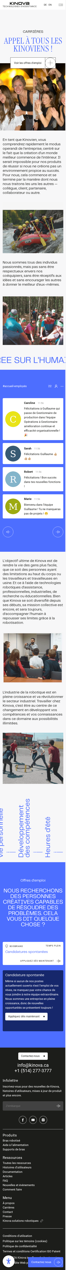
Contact (8, 1212)
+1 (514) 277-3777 (33, 1070)
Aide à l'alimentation (15, 1145)
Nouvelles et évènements (19, 1185)
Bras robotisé (11, 1140)
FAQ (5, 1180)
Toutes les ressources (17, 1163)
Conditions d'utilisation (17, 1236)
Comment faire (12, 1189)
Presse (7, 1216)
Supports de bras (14, 1149)
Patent (56, 1251)
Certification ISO (40, 1251)
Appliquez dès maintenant (23, 1016)
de (45, 4)
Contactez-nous (30, 1056)
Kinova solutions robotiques (21, 1220)
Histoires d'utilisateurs (17, 1167)
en (50, 4)
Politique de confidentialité (20, 1246)
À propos (9, 1203)
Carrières (8, 1207)
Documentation (12, 1171)
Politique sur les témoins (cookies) (25, 1241)
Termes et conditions (16, 1251)
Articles (8, 1176)
